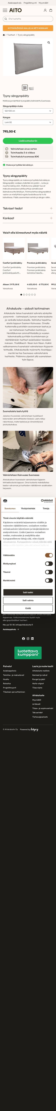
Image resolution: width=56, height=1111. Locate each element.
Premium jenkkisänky (37, 263)
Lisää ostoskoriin (28, 140)
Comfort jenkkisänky (12, 263)
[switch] (49, 564)
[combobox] (28, 19)
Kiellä (28, 608)
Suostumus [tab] (9, 508)
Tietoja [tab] (46, 508)
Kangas (6, 117)
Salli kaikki (28, 592)
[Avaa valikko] (5, 10)
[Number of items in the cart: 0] (50, 10)
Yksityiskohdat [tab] (28, 508)
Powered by (29, 729)
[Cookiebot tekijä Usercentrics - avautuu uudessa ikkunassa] (41, 501)
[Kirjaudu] (45, 10)
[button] (48, 42)
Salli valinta (28, 600)
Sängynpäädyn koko (13, 106)
